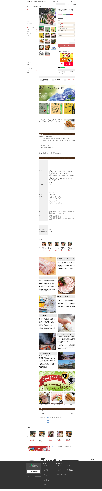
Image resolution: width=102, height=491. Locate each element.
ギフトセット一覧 (30, 6)
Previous (40, 17)
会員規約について (59, 468)
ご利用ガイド (28, 76)
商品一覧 (28, 29)
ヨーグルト (28, 58)
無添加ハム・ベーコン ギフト (30, 21)
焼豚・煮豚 (45, 481)
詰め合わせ (28, 31)
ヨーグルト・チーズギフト (30, 23)
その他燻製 (45, 479)
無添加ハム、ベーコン (29, 33)
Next (55, 17)
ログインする (74, 1)
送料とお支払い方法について (71, 470)
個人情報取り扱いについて (70, 469)
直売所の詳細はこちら (38, 475)
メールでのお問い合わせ (34, 471)
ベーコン (28, 39)
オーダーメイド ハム (29, 37)
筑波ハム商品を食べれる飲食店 (61, 473)
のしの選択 (60, 26)
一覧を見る (72, 413)
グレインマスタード (29, 64)
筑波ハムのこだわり (29, 74)
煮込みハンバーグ (29, 56)
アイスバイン (46, 475)
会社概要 (28, 70)
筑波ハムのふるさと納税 (30, 80)
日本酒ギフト (37, 6)
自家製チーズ (28, 60)
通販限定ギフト (29, 17)
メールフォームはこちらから (70, 79)
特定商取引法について (29, 72)
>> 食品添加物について (51, 182)
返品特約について (61, 47)
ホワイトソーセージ (29, 43)
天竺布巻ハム (28, 35)
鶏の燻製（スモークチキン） (48, 476)
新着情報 (58, 470)
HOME (27, 6)
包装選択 (60, 23)
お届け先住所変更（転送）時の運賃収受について (65, 51)
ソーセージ (28, 41)
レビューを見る (29, 78)
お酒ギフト (34, 6)
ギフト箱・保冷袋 (29, 62)
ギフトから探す (46, 466)
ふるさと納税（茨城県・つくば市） (61, 474)
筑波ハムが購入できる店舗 (60, 471)
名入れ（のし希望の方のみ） (62, 30)
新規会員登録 (59, 466)
